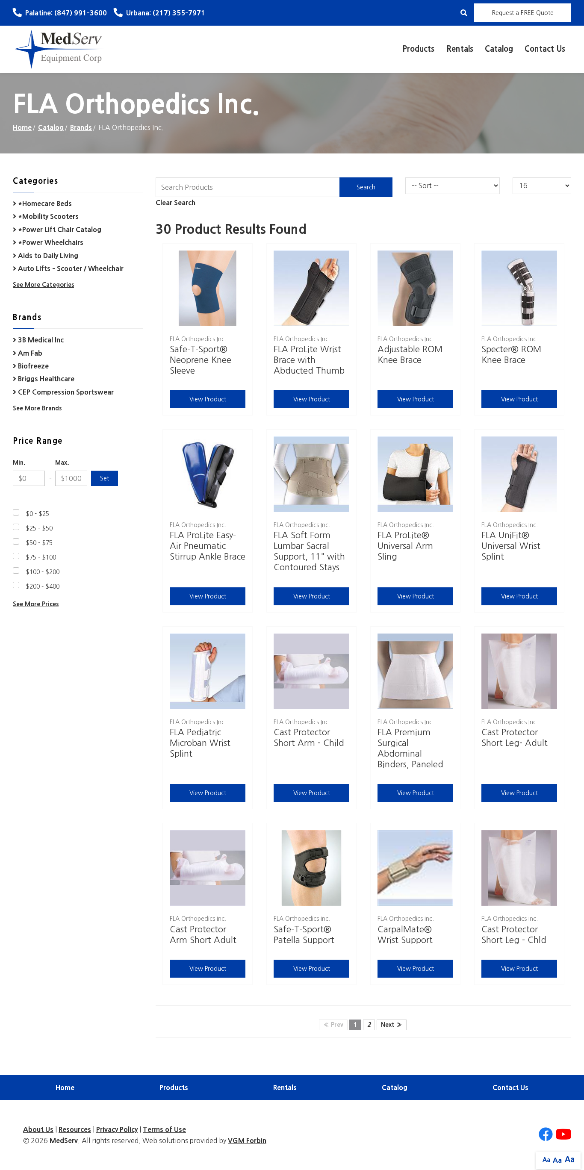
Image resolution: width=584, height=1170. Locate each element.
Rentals (459, 49)
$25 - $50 (39, 528)
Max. (62, 463)
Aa (546, 1160)
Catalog (499, 49)
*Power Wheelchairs (49, 242)
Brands (81, 127)
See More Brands (37, 408)
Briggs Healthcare (45, 378)
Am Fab (29, 353)
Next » (391, 1025)
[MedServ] (59, 48)
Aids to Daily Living (47, 255)
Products (418, 49)
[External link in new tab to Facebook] (545, 1134)
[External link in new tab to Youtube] (563, 1134)
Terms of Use (164, 1129)
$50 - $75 (39, 543)
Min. (19, 463)
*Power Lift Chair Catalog (58, 229)
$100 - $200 (42, 572)
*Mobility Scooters (47, 216)
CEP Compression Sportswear (65, 392)
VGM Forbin (247, 1140)
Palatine (66, 12)
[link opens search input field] (463, 12)
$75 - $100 (41, 557)
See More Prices (36, 604)
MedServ (64, 1140)
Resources (75, 1129)
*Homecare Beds (44, 203)
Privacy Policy (117, 1129)
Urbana (165, 12)
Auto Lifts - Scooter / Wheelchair (70, 268)
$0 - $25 (37, 514)
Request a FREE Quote (523, 13)
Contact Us (545, 49)
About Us (38, 1129)
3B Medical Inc (40, 339)
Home (22, 127)
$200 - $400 (42, 586)
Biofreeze (32, 365)
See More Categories (43, 285)
